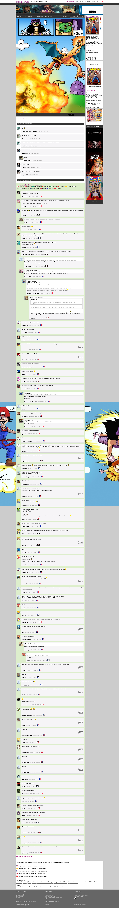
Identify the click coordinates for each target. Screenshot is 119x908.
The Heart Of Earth (89, 881)
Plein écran (40, 16)
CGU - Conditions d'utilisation (52, 901)
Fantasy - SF (32, 886)
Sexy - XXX (53, 886)
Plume (76, 883)
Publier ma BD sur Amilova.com (81, 894)
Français (21, 186)
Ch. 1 (50, 13)
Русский (51, 188)
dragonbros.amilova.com (92, 52)
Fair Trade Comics (78, 896)
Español (70, 186)
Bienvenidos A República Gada (44, 883)
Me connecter (79, 1)
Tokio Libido (68, 881)
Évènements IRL (49, 895)
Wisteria (34, 883)
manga (30, 13)
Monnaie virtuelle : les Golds (51, 900)
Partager (30, 16)
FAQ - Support (48, 899)
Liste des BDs (24, 13)
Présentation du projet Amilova (23, 894)
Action (35, 13)
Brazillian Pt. (36, 188)
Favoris (21, 16)
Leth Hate (72, 883)
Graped (29, 883)
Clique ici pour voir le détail (94, 86)
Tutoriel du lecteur (49, 894)
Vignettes (50, 16)
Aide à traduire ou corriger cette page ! (94, 104)
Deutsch (62, 186)
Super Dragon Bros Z (43, 13)
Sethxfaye (25, 883)
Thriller (58, 886)
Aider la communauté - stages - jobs (53, 897)
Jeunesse (42, 886)
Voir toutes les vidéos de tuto (93, 107)
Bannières (18, 897)
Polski (44, 188)
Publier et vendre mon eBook (81, 895)
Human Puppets (60, 881)
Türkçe (58, 188)
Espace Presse (19, 896)
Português (46, 186)
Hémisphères (24, 881)
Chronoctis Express (32, 881)
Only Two (54, 883)
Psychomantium (52, 881)
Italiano (54, 186)
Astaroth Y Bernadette (62, 883)
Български (37, 186)
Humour (38, 886)
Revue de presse (20, 895)
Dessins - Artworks (24, 886)
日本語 (20, 873)
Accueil (17, 13)
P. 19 (54, 13)
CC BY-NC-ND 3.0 (80, 898)
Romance (48, 886)
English (29, 186)
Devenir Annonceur (20, 899)
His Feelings (74, 881)
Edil (69, 883)
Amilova (18, 881)
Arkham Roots (81, 881)
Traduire (81, 347)
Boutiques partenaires (50, 896)
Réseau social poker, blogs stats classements (26, 901)
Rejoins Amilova (70, 1)
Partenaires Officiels (20, 900)
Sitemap (47, 904)
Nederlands (25, 188)
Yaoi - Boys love (64, 886)
